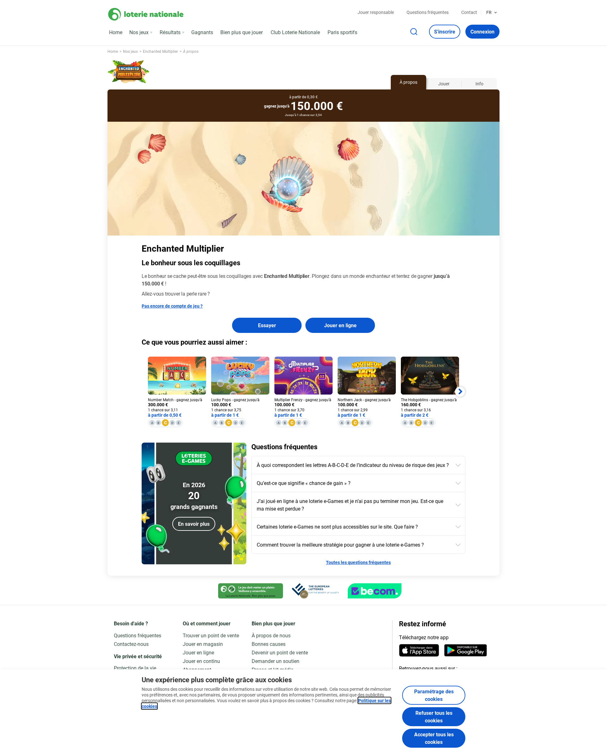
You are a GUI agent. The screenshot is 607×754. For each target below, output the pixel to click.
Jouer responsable (376, 12)
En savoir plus (194, 523)
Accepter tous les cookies (434, 738)
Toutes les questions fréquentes (358, 562)
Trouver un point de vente (211, 635)
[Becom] (375, 590)
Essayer (267, 325)
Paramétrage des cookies (434, 695)
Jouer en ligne (340, 325)
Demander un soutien (275, 661)
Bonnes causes (268, 644)
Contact (469, 12)
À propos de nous (271, 635)
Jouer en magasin (203, 644)
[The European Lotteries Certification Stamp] (315, 590)
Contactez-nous (131, 644)
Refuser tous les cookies (433, 716)
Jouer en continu (201, 661)
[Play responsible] (250, 590)
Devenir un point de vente (280, 652)
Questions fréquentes (428, 12)
